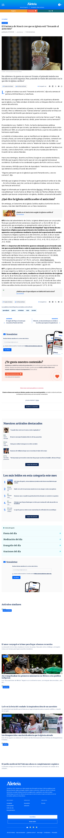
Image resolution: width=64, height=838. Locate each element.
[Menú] (10, 5)
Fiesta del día (10, 533)
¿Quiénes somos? (31, 832)
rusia (27, 310)
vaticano (5, 744)
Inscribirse (7, 349)
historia (5, 656)
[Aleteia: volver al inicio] (32, 3)
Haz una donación (20, 832)
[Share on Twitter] (55, 86)
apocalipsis (6, 310)
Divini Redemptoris (47, 260)
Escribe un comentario (32, 406)
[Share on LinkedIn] (52, 86)
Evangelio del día (12, 545)
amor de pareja (7, 610)
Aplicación (26, 805)
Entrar (37, 400)
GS (43, 265)
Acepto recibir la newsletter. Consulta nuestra (24, 346)
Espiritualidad (10, 805)
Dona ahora (31, 11)
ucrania (34, 310)
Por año (43, 803)
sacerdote (6, 687)
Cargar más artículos (32, 464)
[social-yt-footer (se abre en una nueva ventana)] (27, 827)
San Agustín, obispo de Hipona (37, 7)
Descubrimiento (11, 810)
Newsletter (27, 803)
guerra (13, 310)
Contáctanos (47, 832)
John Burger (19, 32)
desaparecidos (7, 716)
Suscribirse (33, 817)
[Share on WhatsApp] (61, 86)
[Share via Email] (58, 86)
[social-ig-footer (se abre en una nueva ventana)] (37, 827)
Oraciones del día (12, 551)
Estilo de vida (10, 808)
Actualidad (4, 19)
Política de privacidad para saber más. (34, 346)
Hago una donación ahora (12, 374)
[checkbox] (3, 346)
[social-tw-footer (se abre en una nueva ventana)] (33, 827)
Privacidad (54, 832)
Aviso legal (39, 832)
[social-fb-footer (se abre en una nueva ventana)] (30, 827)
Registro (13, 11)
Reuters (40, 189)
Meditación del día (12, 539)
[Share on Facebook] (49, 86)
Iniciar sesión (32, 821)
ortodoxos (21, 310)
